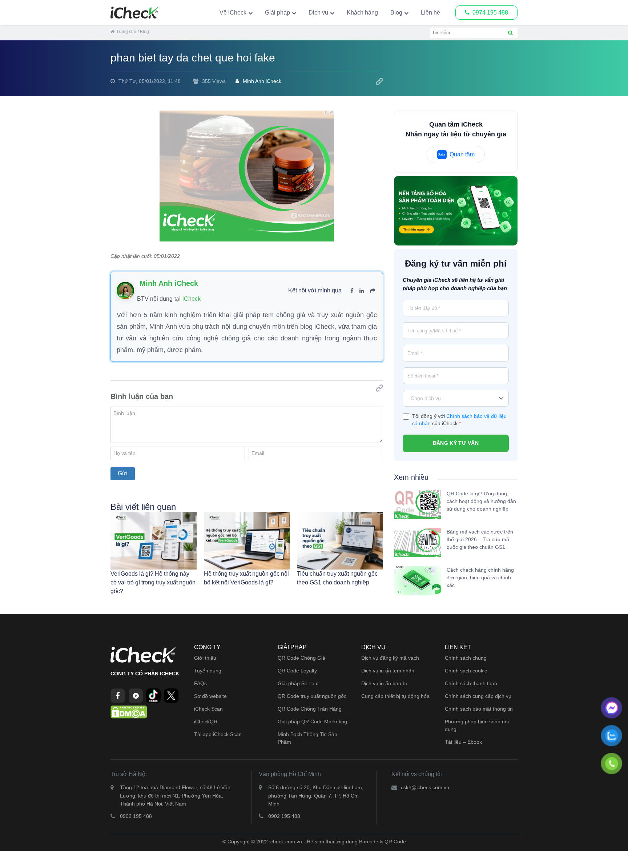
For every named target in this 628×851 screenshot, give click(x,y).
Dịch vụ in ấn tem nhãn (387, 671)
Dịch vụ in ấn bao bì (384, 683)
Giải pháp (277, 12)
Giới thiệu (205, 658)
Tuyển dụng (207, 671)
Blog (396, 12)
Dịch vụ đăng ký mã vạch (390, 658)
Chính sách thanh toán (471, 683)
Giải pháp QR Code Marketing (312, 721)
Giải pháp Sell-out (298, 683)
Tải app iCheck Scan (218, 734)
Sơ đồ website (210, 696)
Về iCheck (233, 12)
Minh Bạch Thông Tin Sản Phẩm (307, 738)
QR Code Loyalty (297, 671)
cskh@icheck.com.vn (425, 787)
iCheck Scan (208, 709)
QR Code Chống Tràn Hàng (310, 709)
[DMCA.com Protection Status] (128, 711)
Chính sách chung (466, 658)
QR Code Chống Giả (301, 658)
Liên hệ (430, 12)
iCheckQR (205, 721)
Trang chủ (126, 31)
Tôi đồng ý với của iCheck (459, 419)
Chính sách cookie (466, 671)
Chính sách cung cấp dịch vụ (478, 696)
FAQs (200, 683)
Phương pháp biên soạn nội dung (477, 725)
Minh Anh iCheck (262, 81)
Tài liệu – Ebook (463, 742)
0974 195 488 (490, 12)
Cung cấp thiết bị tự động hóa (395, 696)
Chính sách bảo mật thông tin (479, 709)
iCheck (191, 299)
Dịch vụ (318, 12)
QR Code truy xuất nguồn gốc (312, 696)
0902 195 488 (136, 816)
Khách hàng (362, 12)
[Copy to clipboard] (379, 81)
